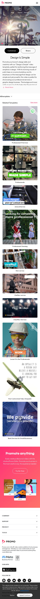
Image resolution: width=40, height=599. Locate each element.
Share (28, 51)
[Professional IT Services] (20, 123)
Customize (12, 51)
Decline (12, 595)
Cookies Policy (24, 590)
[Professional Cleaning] (20, 227)
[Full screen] (37, 40)
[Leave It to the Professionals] (20, 340)
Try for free (20, 471)
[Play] (20, 26)
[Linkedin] (24, 580)
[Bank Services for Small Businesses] (20, 419)
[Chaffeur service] (20, 283)
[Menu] (37, 3)
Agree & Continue (25, 595)
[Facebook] (7, 558)
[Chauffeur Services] (20, 308)
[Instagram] (17, 558)
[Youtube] (14, 580)
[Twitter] (19, 580)
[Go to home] (7, 3)
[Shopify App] (20, 570)
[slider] (2, 43)
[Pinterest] (29, 580)
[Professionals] (20, 163)
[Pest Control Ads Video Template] (20, 379)
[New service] (20, 259)
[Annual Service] (20, 195)
